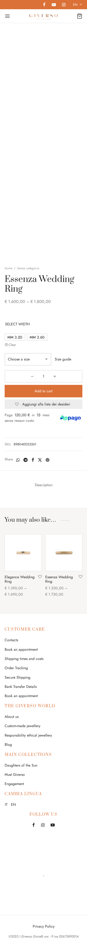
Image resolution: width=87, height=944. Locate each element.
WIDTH (24, 324)
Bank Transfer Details (21, 686)
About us (12, 716)
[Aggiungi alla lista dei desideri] (40, 577)
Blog (8, 744)
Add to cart (43, 391)
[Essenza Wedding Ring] (63, 552)
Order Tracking (16, 668)
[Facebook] (44, 5)
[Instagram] (63, 5)
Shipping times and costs (24, 658)
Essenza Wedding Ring (59, 579)
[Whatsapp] (18, 460)
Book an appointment (21, 649)
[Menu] (7, 16)
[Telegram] (25, 460)
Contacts (11, 640)
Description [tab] (43, 485)
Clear (12, 344)
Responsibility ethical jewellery (28, 735)
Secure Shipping (17, 677)
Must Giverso (15, 774)
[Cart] (79, 16)
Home (8, 268)
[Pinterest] (47, 460)
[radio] (15, 337)
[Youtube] (54, 5)
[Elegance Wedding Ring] (23, 552)
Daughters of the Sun (21, 765)
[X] (40, 460)
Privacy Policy (44, 926)
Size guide (63, 359)
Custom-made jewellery (22, 725)
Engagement (14, 783)
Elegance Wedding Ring (20, 579)
